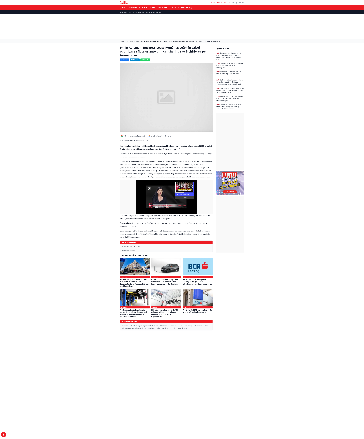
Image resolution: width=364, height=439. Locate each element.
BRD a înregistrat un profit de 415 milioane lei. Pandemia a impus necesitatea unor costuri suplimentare (164, 313)
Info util (175, 8)
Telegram (135, 60)
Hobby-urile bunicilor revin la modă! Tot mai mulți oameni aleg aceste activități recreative (228, 107)
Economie (143, 8)
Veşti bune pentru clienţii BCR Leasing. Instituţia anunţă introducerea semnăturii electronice (197, 281)
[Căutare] (243, 3)
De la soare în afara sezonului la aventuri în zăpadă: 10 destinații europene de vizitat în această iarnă (229, 82)
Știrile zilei (223, 48)
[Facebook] (236, 3)
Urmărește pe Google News (161, 136)
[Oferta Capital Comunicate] (230, 183)
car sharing (131, 246)
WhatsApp (146, 60)
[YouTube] (240, 3)
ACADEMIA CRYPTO (157, 12)
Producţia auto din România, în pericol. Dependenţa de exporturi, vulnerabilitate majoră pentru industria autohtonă (133, 313)
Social (153, 8)
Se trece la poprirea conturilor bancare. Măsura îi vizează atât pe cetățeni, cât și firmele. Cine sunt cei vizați (229, 56)
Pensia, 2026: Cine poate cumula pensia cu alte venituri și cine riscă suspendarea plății (229, 98)
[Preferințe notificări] (3, 434)
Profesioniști (187, 8)
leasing (137, 246)
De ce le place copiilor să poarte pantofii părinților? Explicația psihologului (229, 65)
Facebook (125, 60)
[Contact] (233, 3)
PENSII (148, 12)
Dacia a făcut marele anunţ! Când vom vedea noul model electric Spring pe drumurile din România (164, 281)
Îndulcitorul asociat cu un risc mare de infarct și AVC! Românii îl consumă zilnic (228, 74)
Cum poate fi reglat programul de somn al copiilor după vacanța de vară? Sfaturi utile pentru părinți (230, 90)
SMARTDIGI (123, 12)
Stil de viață (163, 8)
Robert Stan (131, 140)
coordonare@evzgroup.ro (221, 3)
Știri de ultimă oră (128, 8)
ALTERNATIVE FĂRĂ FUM (136, 12)
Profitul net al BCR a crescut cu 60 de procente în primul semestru (197, 311)
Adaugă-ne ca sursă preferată (134, 136)
